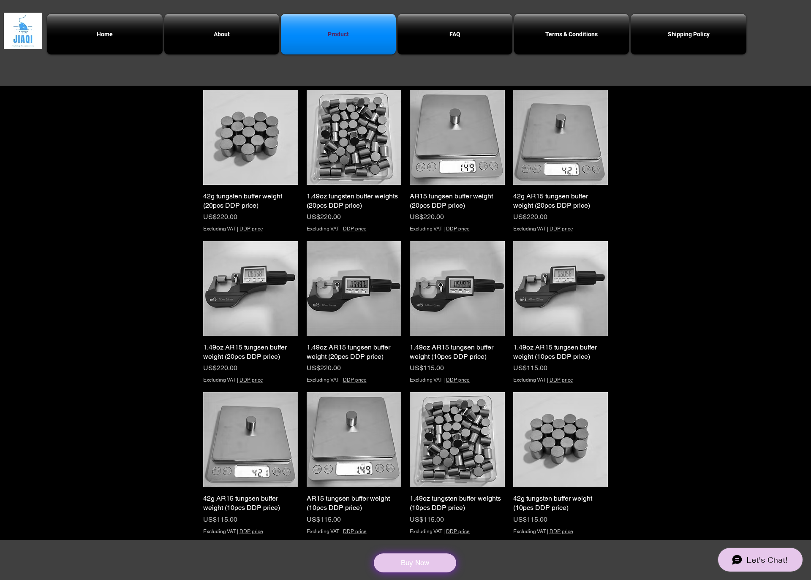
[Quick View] (250, 137)
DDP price (251, 229)
